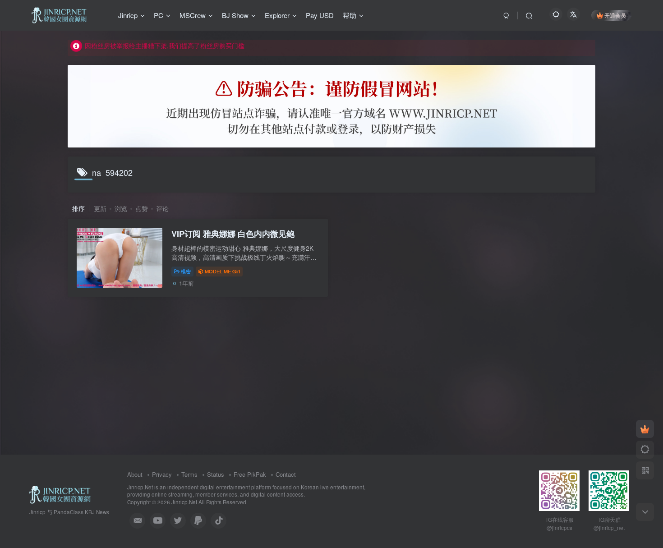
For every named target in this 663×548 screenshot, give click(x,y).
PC (158, 15)
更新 (100, 208)
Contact (286, 474)
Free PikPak (250, 474)
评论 (162, 208)
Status (215, 474)
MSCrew (193, 15)
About (135, 474)
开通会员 (615, 15)
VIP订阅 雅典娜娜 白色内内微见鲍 (233, 233)
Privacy (162, 474)
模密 (186, 271)
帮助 (349, 15)
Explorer (277, 15)
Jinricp (128, 15)
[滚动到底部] (645, 512)
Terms (189, 474)
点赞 (141, 208)
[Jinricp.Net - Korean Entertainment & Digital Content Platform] (60, 493)
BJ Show (235, 15)
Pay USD (320, 15)
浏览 (121, 208)
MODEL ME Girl (222, 271)
